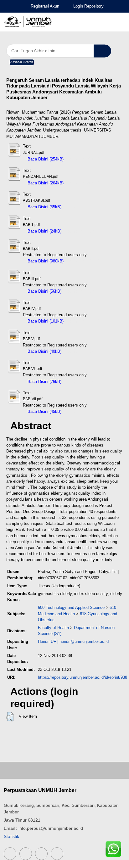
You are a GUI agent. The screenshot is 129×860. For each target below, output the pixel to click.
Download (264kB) (83, 183)
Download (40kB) (79, 351)
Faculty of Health (53, 627)
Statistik (11, 836)
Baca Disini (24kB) (43, 231)
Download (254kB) (83, 159)
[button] (9, 717)
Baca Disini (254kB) (45, 159)
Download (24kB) (79, 231)
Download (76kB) (79, 381)
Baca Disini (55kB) (43, 207)
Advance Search (21, 62)
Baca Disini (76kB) (43, 381)
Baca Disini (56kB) (43, 291)
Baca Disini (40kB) (43, 351)
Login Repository (88, 6)
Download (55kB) (79, 207)
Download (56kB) (79, 291)
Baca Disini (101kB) (45, 321)
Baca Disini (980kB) (45, 261)
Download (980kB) (83, 261)
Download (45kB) (79, 411)
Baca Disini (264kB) (45, 183)
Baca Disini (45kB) (43, 411)
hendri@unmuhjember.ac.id (84, 641)
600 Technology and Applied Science (71, 607)
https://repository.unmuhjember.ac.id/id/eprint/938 (82, 677)
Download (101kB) (83, 321)
